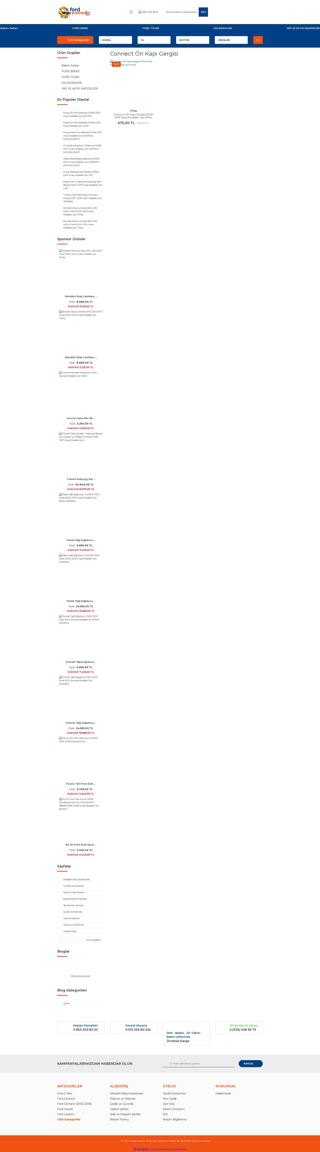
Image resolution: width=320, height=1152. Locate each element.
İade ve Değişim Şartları (125, 1114)
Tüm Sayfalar (93, 939)
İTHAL (133, 110)
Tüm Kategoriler (78, 40)
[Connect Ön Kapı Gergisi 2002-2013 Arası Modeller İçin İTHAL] (133, 83)
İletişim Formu (119, 1119)
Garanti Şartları (119, 1109)
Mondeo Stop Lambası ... (81, 296)
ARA (203, 12)
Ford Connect (66, 1098)
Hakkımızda (223, 1093)
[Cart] (258, 11)
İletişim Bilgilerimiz (175, 1119)
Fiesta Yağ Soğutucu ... (80, 540)
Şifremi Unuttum (174, 1109)
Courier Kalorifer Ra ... (81, 418)
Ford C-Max (64, 1093)
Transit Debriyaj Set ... (81, 479)
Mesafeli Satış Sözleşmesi (126, 1093)
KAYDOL (249, 1063)
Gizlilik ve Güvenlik (122, 1104)
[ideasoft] (140, 1149)
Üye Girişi (169, 1104)
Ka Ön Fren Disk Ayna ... (81, 844)
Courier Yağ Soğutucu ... (81, 661)
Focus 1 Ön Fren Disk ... (81, 783)
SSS (165, 1114)
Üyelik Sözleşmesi (174, 1093)
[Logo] (74, 12)
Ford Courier (65, 1109)
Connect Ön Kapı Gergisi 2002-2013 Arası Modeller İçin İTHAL (134, 116)
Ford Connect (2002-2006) (74, 1104)
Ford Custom (65, 1114)
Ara (258, 40)
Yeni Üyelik (170, 1098)
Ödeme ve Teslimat (122, 1098)
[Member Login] (237, 11)
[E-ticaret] (159, 1149)
